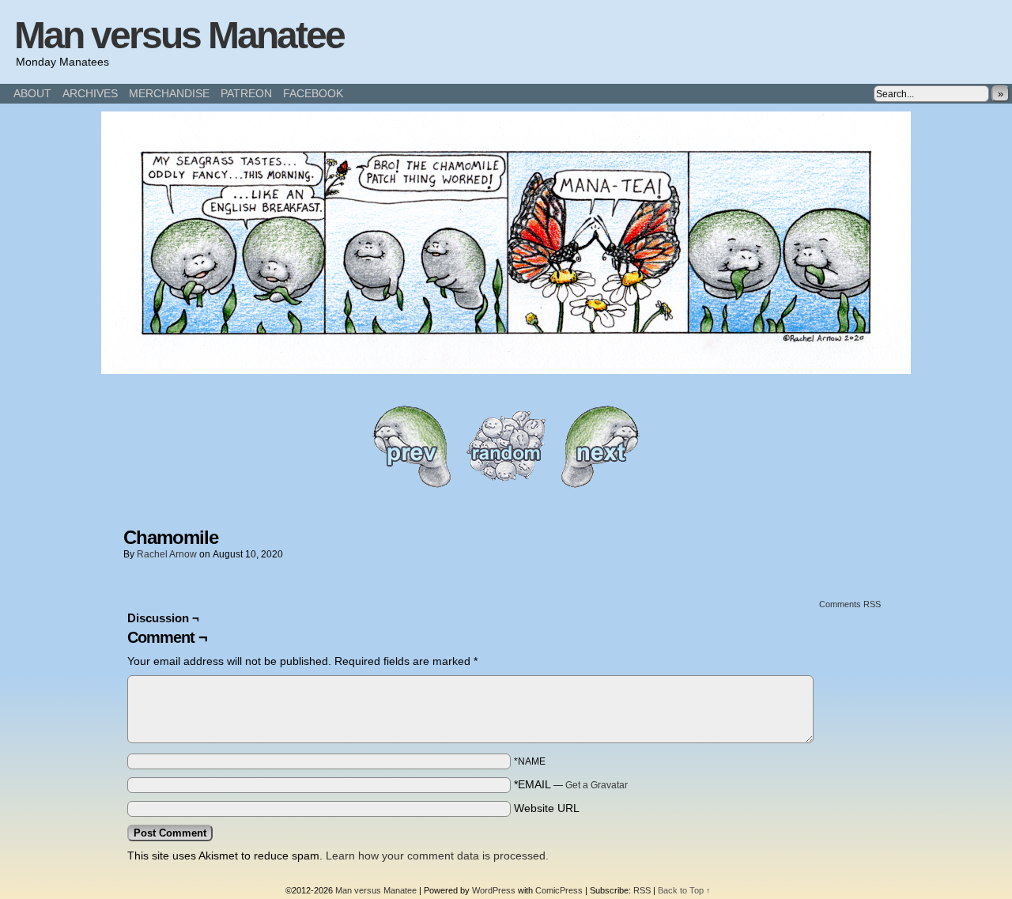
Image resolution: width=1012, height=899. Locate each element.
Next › (600, 446)
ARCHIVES (90, 93)
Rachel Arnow (167, 554)
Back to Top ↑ (684, 890)
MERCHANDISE (169, 93)
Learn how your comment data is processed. (437, 855)
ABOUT (32, 93)
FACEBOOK (313, 93)
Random (506, 446)
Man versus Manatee (179, 35)
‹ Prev (411, 446)
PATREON (246, 93)
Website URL (547, 808)
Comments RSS (850, 604)
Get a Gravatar (596, 785)
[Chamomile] (506, 370)
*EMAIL (571, 784)
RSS (642, 890)
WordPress (493, 890)
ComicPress (559, 890)
